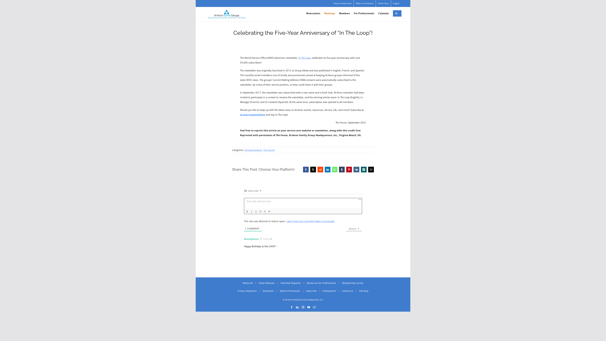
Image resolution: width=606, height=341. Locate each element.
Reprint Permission (290, 290)
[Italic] (251, 211)
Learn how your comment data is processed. (310, 221)
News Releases (267, 282)
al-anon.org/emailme (252, 114)
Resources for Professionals (321, 282)
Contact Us (347, 290)
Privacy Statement (247, 290)
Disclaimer (268, 290)
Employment (329, 290)
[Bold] (247, 211)
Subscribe (311, 290)
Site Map (363, 290)
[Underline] (256, 211)
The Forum (269, 150)
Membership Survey (352, 282)
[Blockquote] (269, 211)
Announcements (253, 150)
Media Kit (248, 282)
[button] (396, 13)
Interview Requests (291, 282)
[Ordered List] (260, 211)
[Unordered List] (265, 211)
